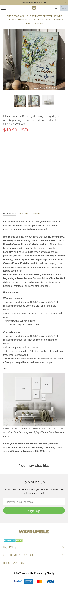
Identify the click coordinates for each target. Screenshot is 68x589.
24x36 (29, 159)
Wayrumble (27, 573)
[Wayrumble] (34, 8)
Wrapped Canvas (15, 144)
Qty (5, 168)
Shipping (23, 213)
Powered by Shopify (44, 573)
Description (9, 213)
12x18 (8, 159)
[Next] (62, 59)
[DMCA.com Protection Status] (13, 541)
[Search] (56, 8)
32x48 (40, 159)
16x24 (19, 159)
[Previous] (5, 59)
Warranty (37, 213)
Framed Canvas (38, 144)
